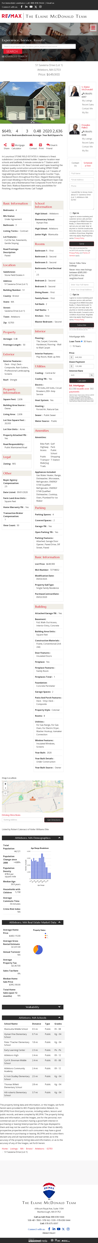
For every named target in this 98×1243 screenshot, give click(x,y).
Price (71, 353)
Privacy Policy (79, 238)
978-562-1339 (49, 1220)
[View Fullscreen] (5, 793)
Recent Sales (88, 104)
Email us (50, 3)
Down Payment (77, 361)
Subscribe (81, 325)
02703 (49, 1148)
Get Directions (53, 819)
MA (21, 1148)
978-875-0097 (51, 1223)
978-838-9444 (63, 1220)
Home (5, 1148)
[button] (12, 51)
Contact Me (87, 108)
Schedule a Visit (88, 164)
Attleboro (39, 1148)
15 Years (76, 346)
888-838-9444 (37, 3)
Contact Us (75, 164)
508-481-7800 (34, 1220)
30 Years (87, 341)
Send (81, 243)
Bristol (29, 1148)
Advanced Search (16, 56)
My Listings (87, 100)
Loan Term (74, 341)
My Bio (85, 112)
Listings (14, 1148)
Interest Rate (76, 370)
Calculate (82, 380)
